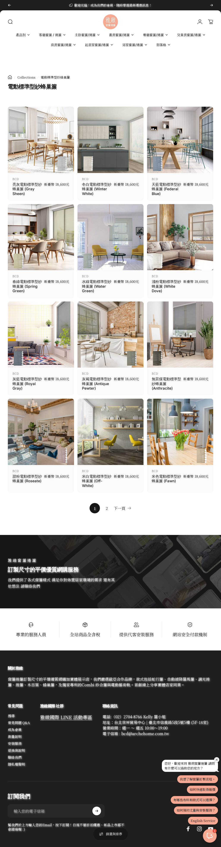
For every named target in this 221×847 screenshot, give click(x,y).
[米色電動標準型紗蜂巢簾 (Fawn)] (180, 432)
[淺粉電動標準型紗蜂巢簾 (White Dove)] (180, 237)
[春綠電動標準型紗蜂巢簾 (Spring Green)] (41, 237)
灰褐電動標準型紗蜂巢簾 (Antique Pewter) (96, 383)
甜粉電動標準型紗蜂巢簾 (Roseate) (27, 478)
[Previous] (9, 5)
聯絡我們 (15, 757)
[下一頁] (211, 5)
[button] (210, 836)
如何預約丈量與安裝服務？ (196, 810)
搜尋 (11, 716)
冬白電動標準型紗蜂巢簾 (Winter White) (96, 189)
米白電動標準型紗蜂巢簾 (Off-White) (96, 481)
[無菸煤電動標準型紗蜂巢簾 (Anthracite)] (180, 334)
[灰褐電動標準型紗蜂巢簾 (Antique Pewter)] (110, 334)
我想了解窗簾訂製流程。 (197, 779)
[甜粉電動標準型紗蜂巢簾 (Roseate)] (41, 432)
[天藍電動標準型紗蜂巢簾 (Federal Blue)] (180, 140)
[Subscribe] (96, 811)
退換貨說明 (16, 750)
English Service (203, 820)
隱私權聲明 (16, 764)
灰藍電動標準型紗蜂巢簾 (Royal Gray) (27, 383)
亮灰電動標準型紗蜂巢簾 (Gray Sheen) (27, 189)
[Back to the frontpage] (10, 77)
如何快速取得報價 (202, 789)
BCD (16, 179)
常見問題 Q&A (19, 723)
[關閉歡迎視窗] (216, 759)
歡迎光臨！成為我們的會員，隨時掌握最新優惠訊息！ (113, 5)
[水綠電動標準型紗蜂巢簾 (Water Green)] (110, 237)
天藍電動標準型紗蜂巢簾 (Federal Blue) (166, 189)
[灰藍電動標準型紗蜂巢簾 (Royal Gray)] (41, 334)
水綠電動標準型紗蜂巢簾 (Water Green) (96, 286)
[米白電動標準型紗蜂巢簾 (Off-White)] (110, 432)
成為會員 (15, 730)
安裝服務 (15, 743)
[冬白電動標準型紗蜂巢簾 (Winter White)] (110, 140)
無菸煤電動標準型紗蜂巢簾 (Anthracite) (166, 383)
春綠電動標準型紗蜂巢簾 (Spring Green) (27, 286)
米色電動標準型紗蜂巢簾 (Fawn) (166, 478)
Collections (26, 77)
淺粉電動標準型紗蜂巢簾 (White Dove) (166, 286)
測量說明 (15, 736)
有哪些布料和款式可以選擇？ (194, 800)
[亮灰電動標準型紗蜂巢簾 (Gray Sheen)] (41, 140)
